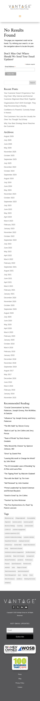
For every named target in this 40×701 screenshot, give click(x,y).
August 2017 (9, 371)
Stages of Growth (22, 567)
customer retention (29, 537)
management (30, 556)
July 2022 (7, 244)
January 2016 (9, 394)
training (25, 575)
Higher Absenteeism (29, 545)
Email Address (10, 67)
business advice (17, 522)
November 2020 (10, 301)
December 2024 (10, 167)
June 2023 (8, 209)
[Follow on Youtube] (26, 607)
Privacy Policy (20, 683)
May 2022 (7, 252)
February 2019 (9, 351)
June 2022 (8, 248)
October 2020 (9, 305)
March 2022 (8, 259)
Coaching (19, 526)
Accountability (31, 518)
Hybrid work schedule (16, 548)
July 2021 (7, 275)
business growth (28, 522)
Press (20, 674)
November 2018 (10, 363)
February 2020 (9, 336)
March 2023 (8, 221)
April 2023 (8, 217)
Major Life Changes (18, 556)
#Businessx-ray (9, 518)
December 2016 (10, 378)
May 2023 (7, 213)
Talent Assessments (10, 571)
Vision (31, 575)
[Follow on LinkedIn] (22, 607)
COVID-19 (8, 529)
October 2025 (9, 156)
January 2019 (9, 355)
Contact (20, 687)
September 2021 (10, 267)
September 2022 (10, 240)
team (19, 575)
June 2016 (8, 382)
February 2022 (9, 263)
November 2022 (10, 232)
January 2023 (9, 229)
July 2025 (7, 163)
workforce (19, 579)
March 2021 (8, 286)
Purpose (7, 563)
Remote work (27, 563)
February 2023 (9, 225)
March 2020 (8, 332)
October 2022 (9, 236)
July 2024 (7, 182)
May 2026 (7, 148)
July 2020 (7, 317)
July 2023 (7, 205)
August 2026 (9, 136)
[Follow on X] (17, 607)
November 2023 (10, 194)
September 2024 (10, 175)
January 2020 (9, 340)
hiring (6, 548)
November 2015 (10, 398)
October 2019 (9, 344)
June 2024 (8, 186)
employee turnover (24, 541)
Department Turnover (11, 541)
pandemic (20, 560)
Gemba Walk (17, 545)
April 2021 (8, 282)
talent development (23, 571)
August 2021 (9, 271)
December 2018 (10, 359)
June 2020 (8, 321)
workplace (8, 582)
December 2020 (10, 298)
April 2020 (8, 328)
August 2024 (9, 179)
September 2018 (10, 367)
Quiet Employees (16, 563)
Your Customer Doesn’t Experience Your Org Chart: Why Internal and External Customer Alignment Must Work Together (19, 96)
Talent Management (10, 575)
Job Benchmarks (30, 552)
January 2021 (9, 294)
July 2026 (7, 140)
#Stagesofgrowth (20, 518)
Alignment (7, 522)
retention (7, 567)
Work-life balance (10, 579)
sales (13, 567)
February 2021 (9, 290)
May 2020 (7, 325)
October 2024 (9, 171)
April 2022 (8, 255)
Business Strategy (10, 526)
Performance (29, 560)
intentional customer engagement (14, 552)
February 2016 (9, 390)
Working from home (29, 579)
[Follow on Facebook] (13, 607)
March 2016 (8, 386)
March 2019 (8, 348)
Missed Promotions (10, 560)
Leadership (8, 556)
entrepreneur (8, 545)
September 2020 (10, 309)
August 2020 (9, 313)
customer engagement (19, 529)
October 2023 (9, 198)
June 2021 (8, 278)
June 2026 (8, 144)
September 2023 (10, 202)
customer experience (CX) (12, 533)
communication (29, 526)
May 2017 (7, 374)
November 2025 (10, 152)
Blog (20, 678)
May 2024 (7, 190)
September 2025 (10, 159)
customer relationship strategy (13, 537)
